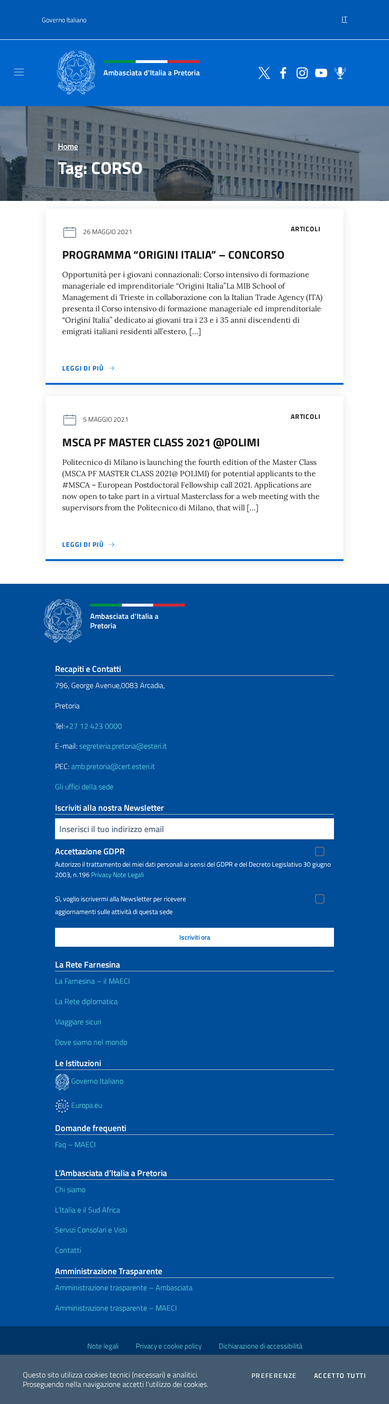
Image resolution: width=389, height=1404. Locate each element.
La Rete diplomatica (86, 1001)
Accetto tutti (340, 1375)
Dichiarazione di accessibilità (260, 1346)
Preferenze (274, 1375)
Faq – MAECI (75, 1144)
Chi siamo (70, 1189)
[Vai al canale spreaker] (337, 72)
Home (68, 146)
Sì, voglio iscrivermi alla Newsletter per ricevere (120, 899)
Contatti (68, 1250)
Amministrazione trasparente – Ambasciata (124, 1287)
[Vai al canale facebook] (280, 72)
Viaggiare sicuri (78, 1021)
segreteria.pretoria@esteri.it (123, 746)
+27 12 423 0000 (93, 726)
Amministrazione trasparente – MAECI (116, 1307)
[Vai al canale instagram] (299, 72)
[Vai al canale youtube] (318, 72)
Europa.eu (85, 1105)
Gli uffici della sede (84, 786)
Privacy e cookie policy (169, 1346)
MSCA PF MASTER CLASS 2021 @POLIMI (161, 442)
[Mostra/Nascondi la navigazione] (19, 72)
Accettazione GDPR (90, 851)
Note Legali (128, 874)
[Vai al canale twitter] (261, 72)
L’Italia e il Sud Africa (87, 1209)
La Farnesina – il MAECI (92, 981)
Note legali (103, 1346)
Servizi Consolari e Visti (91, 1229)
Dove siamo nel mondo (91, 1042)
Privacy (101, 874)
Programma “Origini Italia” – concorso (173, 254)
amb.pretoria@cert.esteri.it (113, 766)
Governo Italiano (64, 20)
